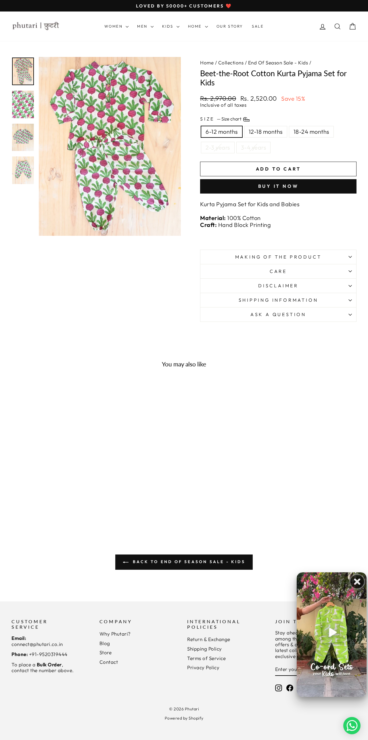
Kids (168, 26)
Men (143, 26)
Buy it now (278, 186)
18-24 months (311, 131)
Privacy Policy (203, 667)
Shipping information (278, 300)
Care (278, 271)
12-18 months (266, 131)
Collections (231, 63)
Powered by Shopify (184, 718)
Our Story (229, 26)
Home (196, 26)
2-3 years (218, 147)
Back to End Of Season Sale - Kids (188, 561)
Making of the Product (278, 257)
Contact (108, 662)
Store (105, 652)
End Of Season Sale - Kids (278, 63)
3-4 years (253, 147)
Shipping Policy (204, 649)
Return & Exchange (208, 639)
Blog (104, 643)
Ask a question (278, 314)
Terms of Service (206, 658)
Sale (258, 26)
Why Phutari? (115, 634)
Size (221, 119)
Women (114, 26)
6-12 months (222, 131)
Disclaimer (278, 285)
